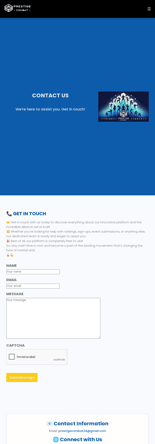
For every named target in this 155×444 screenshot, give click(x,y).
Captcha (15, 345)
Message (15, 293)
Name (11, 265)
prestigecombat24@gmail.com (82, 431)
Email (11, 279)
